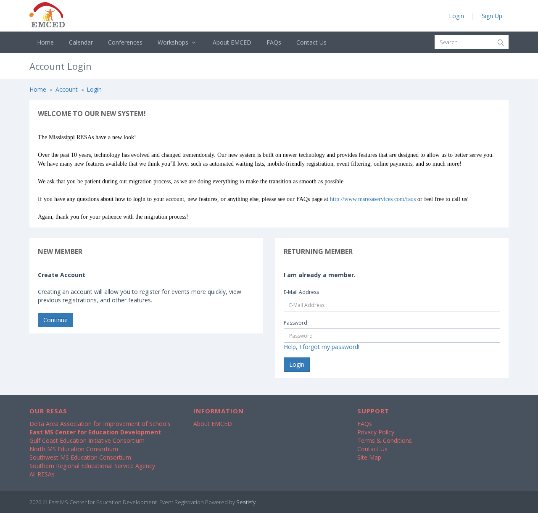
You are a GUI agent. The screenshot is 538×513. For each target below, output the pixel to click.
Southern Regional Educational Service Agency (92, 466)
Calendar (81, 42)
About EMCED (232, 42)
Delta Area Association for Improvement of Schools (100, 424)
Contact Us (311, 42)
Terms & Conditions (384, 440)
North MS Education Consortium (73, 449)
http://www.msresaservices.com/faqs (373, 199)
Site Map (369, 457)
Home (45, 42)
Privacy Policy (375, 432)
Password (295, 322)
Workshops (174, 42)
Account (66, 89)
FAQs (273, 42)
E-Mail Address (301, 292)
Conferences (125, 42)
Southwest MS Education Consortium (80, 457)
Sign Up (492, 16)
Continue (55, 320)
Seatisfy (246, 502)
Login (456, 16)
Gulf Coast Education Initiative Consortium (87, 440)
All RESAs (42, 474)
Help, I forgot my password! (321, 347)
